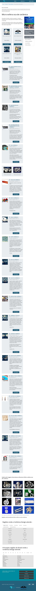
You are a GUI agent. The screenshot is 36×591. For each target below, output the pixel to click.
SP (10, 552)
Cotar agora (7, 44)
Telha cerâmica (27, 44)
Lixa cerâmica (27, 43)
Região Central (5, 525)
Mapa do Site (26, 578)
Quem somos (31, 1)
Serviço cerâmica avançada (19, 9)
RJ (3, 552)
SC (15, 552)
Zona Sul (20, 525)
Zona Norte (11, 525)
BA (22, 552)
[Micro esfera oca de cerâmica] (7, 32)
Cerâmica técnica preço (26, 9)
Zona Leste (24, 525)
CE (24, 552)
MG (5, 552)
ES (8, 552)
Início (26, 571)
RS (17, 552)
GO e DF (28, 552)
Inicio (15, 1)
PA (3, 554)
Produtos (22, 1)
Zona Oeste (16, 525)
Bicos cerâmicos (28, 39)
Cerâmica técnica (12, 9)
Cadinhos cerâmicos (28, 41)
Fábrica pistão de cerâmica (5, 9)
